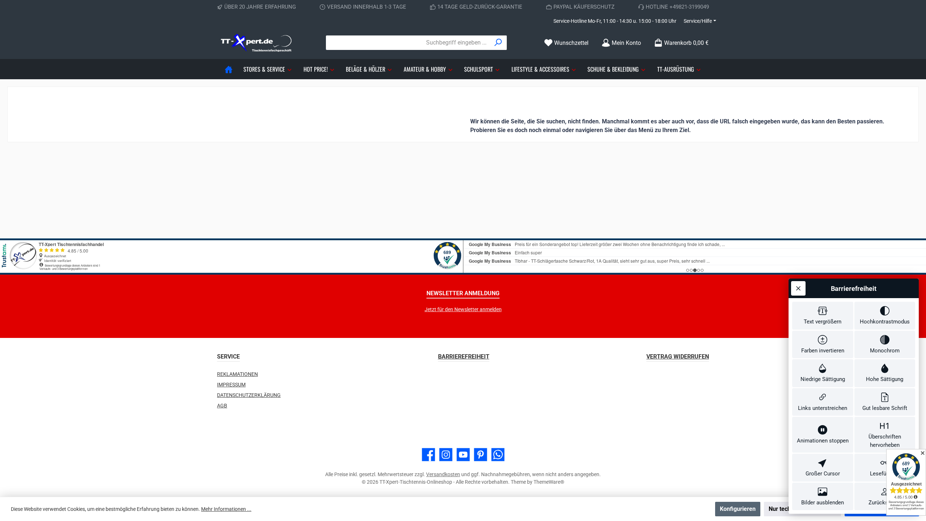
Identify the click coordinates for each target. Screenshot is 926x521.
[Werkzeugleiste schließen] (798, 288)
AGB (222, 405)
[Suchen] (498, 42)
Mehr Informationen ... (226, 509)
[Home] (228, 69)
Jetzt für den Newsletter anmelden (463, 309)
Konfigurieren (738, 508)
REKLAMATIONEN (237, 374)
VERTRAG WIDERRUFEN (677, 356)
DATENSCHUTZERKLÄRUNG (249, 395)
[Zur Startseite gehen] (257, 43)
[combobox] (408, 42)
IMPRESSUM (231, 384)
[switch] (822, 316)
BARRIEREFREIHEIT (463, 356)
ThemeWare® (549, 482)
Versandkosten (443, 474)
